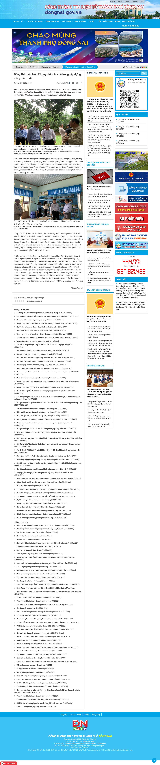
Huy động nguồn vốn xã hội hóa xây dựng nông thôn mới (38, 350)
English (112, 1)
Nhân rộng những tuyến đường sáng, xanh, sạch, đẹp (36, 330)
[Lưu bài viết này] (81, 83)
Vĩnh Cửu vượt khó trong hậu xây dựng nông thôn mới (37, 676)
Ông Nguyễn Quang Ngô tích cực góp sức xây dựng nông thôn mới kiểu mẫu (45, 472)
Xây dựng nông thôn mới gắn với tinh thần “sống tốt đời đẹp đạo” (41, 496)
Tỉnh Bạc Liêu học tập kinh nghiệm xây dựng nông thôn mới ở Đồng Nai (43, 489)
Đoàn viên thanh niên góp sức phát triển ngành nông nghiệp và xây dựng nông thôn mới (49, 591)
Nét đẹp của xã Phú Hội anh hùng (29, 539)
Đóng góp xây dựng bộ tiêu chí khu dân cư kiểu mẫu (36, 574)
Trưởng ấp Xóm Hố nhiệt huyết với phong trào (33, 615)
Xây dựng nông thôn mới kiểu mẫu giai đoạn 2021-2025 (37, 654)
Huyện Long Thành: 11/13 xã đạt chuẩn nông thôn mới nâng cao (40, 387)
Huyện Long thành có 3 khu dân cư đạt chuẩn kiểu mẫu (37, 503)
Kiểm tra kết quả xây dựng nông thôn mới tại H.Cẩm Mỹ (37, 412)
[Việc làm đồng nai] (131, 236)
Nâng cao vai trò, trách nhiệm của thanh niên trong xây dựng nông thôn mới (44, 423)
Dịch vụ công (80, 21)
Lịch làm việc (122, 114)
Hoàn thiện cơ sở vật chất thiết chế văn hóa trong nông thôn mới (40, 629)
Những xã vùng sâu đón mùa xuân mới (31, 672)
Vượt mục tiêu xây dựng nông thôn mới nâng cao (35, 553)
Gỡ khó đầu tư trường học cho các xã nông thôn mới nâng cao (40, 703)
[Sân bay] (131, 160)
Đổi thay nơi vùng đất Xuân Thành (29, 550)
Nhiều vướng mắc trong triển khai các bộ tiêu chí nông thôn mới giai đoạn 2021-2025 (47, 372)
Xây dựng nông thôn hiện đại (27, 608)
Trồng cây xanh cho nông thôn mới (29, 665)
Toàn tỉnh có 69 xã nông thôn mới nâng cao (32, 601)
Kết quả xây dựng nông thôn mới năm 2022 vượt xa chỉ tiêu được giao (42, 337)
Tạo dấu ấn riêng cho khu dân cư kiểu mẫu (32, 532)
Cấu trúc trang (75, 714)
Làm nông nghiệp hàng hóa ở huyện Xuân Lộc (34, 546)
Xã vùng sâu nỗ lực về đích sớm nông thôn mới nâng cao (38, 699)
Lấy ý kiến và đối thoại (108, 21)
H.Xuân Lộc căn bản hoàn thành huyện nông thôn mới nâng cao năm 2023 (44, 478)
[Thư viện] (131, 228)
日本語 (119, 1)
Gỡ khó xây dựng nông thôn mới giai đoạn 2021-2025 (36, 626)
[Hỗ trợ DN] (131, 245)
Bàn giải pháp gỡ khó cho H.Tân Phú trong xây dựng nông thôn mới (41, 428)
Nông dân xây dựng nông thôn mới (29, 536)
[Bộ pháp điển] (131, 218)
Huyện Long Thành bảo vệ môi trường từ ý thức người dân (38, 636)
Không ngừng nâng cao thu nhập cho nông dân (34, 566)
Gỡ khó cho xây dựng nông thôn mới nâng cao (34, 640)
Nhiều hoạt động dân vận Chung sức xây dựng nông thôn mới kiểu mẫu (43, 459)
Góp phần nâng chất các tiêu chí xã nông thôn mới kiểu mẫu (39, 482)
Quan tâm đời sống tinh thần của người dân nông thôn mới (38, 612)
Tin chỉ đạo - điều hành (97, 73)
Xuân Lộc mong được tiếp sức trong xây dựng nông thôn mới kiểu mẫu (43, 584)
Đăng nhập (96, 714)
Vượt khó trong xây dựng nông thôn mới (31, 706)
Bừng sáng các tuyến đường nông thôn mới (33, 341)
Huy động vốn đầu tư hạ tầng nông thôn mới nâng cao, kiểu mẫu (40, 529)
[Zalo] (131, 94)
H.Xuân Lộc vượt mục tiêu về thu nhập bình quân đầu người (39, 514)
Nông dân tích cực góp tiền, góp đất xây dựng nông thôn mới (39, 368)
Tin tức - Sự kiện (34, 21)
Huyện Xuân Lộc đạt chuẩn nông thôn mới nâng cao (36, 507)
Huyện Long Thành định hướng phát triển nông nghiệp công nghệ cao (42, 647)
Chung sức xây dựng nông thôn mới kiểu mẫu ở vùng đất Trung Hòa (42, 419)
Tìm (143, 73)
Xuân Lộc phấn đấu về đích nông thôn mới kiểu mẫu (36, 658)
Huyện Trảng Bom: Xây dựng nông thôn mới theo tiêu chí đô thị (40, 619)
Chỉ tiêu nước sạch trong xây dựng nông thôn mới (35, 320)
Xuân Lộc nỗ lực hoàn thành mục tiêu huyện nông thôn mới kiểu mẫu (42, 543)
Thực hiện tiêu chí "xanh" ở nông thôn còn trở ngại (35, 577)
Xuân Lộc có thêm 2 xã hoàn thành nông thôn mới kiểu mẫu (38, 679)
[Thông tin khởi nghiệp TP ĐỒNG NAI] (131, 199)
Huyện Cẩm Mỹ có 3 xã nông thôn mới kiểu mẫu (34, 651)
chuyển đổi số (128, 21)
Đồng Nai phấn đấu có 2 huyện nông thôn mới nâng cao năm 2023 (41, 357)
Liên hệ (86, 714)
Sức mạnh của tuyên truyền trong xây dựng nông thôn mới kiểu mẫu (42, 563)
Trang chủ (18, 21)
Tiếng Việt (135, 1)
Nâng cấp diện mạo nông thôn (28, 485)
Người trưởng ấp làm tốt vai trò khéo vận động (34, 500)
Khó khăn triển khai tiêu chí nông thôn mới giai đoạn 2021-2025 (40, 604)
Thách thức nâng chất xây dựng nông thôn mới (34, 597)
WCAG (91, 21)
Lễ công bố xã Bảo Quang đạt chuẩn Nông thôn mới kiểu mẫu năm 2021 (43, 622)
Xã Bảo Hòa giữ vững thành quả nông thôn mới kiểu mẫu (37, 686)
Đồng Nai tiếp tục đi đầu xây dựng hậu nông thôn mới (36, 378)
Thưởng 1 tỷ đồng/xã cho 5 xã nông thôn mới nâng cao (37, 683)
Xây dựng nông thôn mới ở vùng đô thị (31, 581)
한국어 (126, 1)
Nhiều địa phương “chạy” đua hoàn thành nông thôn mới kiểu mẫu (41, 570)
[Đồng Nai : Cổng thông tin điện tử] (29, 9)
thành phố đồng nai (130, 26)
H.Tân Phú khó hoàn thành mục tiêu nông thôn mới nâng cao (39, 510)
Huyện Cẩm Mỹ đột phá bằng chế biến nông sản (34, 643)
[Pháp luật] (131, 176)
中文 (142, 1)
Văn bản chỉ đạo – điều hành (58, 21)
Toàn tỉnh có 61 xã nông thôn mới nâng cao (32, 696)
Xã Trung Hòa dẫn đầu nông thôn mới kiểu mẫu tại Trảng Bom (39, 313)
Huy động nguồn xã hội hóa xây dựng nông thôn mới (36, 365)
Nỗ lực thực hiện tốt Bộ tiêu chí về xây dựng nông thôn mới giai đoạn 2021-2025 (46, 391)
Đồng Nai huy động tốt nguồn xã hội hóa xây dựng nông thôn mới (41, 525)
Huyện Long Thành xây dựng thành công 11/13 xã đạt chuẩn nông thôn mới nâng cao (48, 381)
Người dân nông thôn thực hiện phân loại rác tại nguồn (37, 327)
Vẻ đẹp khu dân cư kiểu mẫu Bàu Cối (30, 668)
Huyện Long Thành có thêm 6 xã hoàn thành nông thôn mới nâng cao (42, 323)
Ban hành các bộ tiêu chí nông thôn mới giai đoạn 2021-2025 (39, 361)
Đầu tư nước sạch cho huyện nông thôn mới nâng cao (36, 517)
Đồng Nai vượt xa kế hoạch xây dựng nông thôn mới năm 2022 (39, 334)
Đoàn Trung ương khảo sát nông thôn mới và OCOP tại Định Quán (41, 588)
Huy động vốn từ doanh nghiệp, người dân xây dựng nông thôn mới (42, 469)
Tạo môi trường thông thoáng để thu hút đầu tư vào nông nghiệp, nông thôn (44, 344)
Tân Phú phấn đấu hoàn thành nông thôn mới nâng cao (37, 408)
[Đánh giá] (131, 208)
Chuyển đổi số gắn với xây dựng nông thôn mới (34, 354)
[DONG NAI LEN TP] (80, 46)
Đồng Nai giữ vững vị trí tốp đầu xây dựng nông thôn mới (38, 416)
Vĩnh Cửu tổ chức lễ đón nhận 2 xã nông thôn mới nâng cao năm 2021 (42, 661)
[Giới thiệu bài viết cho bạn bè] (73, 83)
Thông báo (121, 279)
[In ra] (77, 83)
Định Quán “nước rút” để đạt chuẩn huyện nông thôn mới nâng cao (41, 456)
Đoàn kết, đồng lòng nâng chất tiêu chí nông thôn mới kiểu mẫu (40, 493)
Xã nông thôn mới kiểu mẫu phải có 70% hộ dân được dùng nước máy (42, 316)
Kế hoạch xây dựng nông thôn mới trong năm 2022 (35, 633)
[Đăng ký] (131, 189)
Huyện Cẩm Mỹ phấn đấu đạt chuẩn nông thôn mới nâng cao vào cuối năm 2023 (46, 557)
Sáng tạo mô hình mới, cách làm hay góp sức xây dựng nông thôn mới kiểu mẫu (46, 432)
